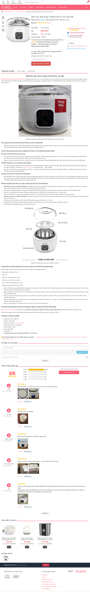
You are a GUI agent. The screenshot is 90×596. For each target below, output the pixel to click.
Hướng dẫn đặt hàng (48, 582)
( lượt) (49, 23)
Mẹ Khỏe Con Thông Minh (8, 309)
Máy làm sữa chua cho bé (74, 337)
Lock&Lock (42, 19)
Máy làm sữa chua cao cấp (42, 337)
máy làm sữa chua (28, 167)
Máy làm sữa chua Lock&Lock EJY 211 (12, 79)
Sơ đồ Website (46, 588)
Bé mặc (30, 7)
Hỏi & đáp (21, 71)
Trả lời (20, 401)
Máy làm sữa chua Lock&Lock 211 (58, 337)
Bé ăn (15, 7)
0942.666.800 (80, 571)
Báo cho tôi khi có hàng (41, 63)
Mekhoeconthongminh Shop (77, 28)
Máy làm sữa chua (19, 323)
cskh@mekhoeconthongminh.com (78, 46)
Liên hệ (44, 577)
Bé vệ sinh (23, 7)
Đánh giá (31, 71)
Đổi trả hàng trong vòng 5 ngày (77, 48)
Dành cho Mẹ (63, 7)
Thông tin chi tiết (7, 71)
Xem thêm (45, 360)
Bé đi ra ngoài (39, 7)
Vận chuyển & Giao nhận (49, 584)
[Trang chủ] (2, 11)
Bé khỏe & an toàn (51, 7)
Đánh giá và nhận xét (69, 372)
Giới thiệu (44, 575)
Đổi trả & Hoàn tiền (47, 579)
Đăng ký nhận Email (10, 565)
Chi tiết (9, 547)
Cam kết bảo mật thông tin (49, 586)
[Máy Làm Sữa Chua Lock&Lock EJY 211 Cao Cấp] (6, 558)
